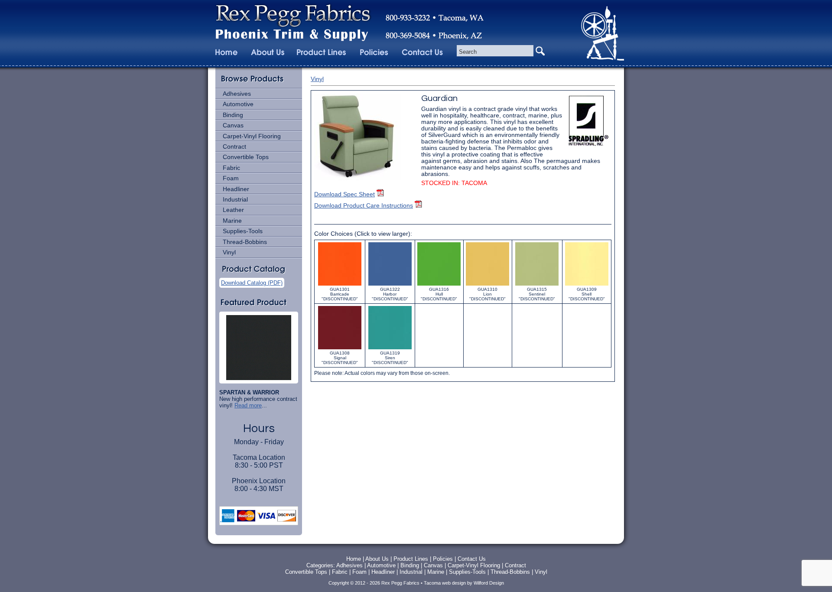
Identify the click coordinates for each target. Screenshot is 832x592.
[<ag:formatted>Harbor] (390, 285)
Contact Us (472, 559)
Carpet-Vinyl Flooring (252, 136)
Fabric (231, 167)
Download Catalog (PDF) (252, 283)
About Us (377, 559)
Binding (233, 114)
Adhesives (237, 93)
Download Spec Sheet (344, 194)
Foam (231, 178)
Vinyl (229, 252)
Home (353, 559)
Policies (444, 559)
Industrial (235, 199)
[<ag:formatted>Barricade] (339, 285)
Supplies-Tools (243, 231)
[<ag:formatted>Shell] (586, 285)
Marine (232, 220)
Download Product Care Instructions (363, 205)
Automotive (238, 104)
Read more (248, 405)
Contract (234, 146)
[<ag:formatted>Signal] (339, 349)
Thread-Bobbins (245, 241)
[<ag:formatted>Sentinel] (537, 285)
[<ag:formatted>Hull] (439, 285)
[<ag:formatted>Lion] (487, 285)
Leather (233, 209)
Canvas (233, 125)
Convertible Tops (246, 156)
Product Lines (410, 559)
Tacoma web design (445, 582)
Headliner (236, 188)
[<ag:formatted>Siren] (390, 349)
